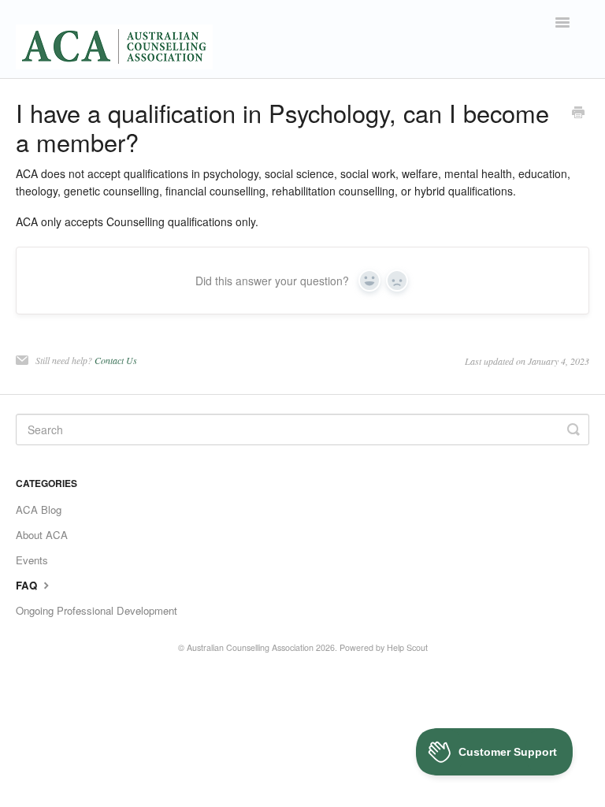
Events (32, 559)
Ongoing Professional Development (96, 610)
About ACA (42, 534)
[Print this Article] (578, 113)
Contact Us (116, 360)
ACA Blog (38, 509)
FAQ (28, 585)
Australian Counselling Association (250, 647)
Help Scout (407, 647)
